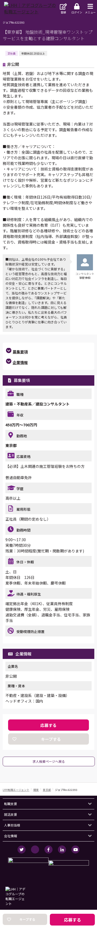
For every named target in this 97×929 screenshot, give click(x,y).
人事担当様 (12, 825)
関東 (36, 790)
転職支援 (10, 803)
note (35, 849)
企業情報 (20, 362)
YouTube (75, 849)
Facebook (48, 849)
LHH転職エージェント (16, 790)
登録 (63, 12)
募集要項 (20, 351)
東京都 (47, 790)
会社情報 (10, 835)
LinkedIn (62, 849)
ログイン (76, 12)
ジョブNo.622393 (66, 790)
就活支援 (10, 814)
